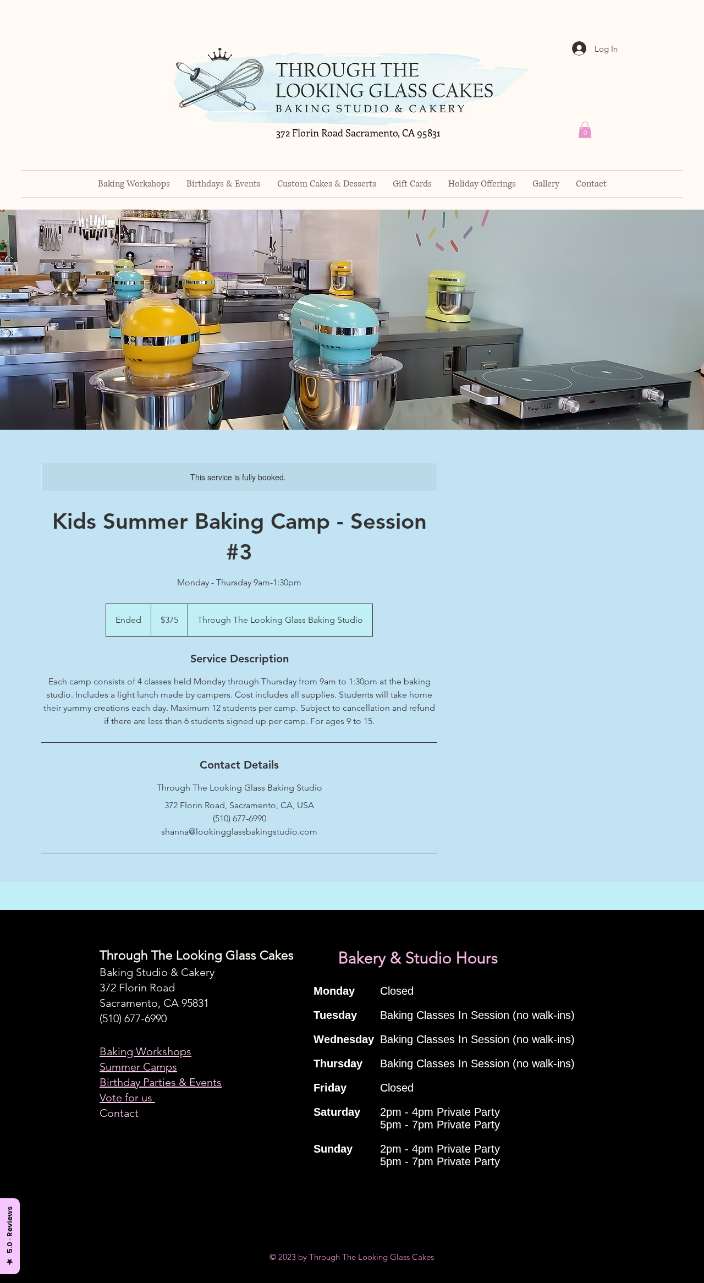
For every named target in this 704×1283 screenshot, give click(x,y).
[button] (585, 130)
